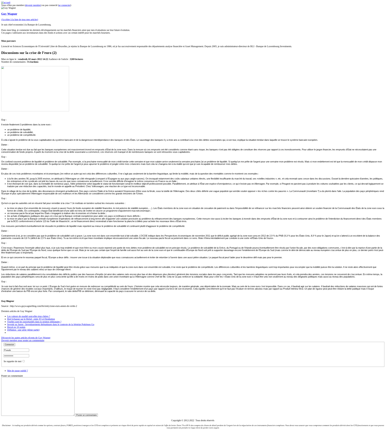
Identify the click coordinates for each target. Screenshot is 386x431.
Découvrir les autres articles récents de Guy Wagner (25, 337)
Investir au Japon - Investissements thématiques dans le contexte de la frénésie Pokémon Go (50, 324)
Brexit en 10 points (16, 327)
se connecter (64, 5)
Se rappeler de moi (12, 361)
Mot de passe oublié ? (17, 370)
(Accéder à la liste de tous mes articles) (19, 19)
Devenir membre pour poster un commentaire (22, 340)
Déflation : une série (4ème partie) (23, 330)
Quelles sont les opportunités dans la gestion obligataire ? (34, 321)
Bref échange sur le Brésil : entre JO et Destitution (31, 319)
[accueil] (5, 2)
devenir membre (33, 5)
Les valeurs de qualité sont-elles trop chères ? (28, 316)
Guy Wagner (9, 13)
